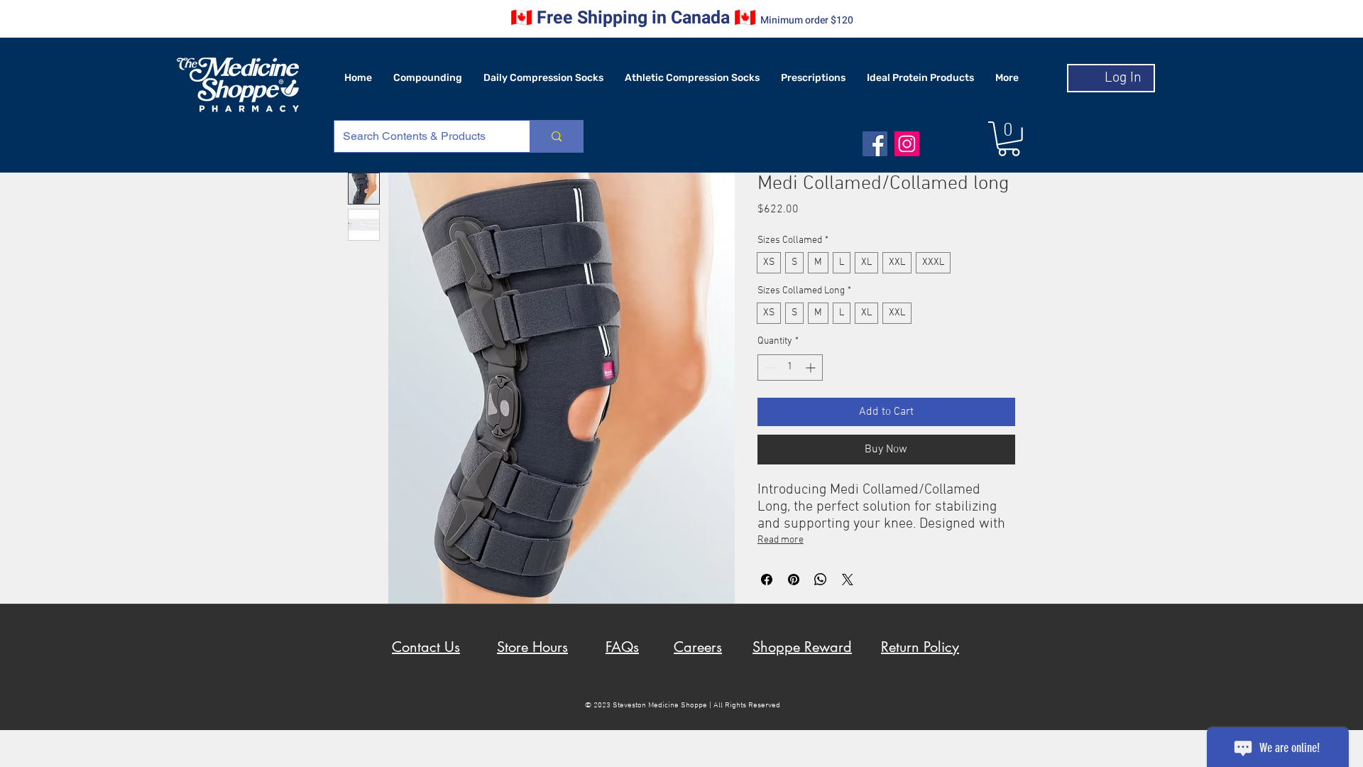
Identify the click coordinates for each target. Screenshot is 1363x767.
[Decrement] (768, 367)
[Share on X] (847, 579)
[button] (1008, 138)
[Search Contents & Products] (556, 136)
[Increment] (812, 367)
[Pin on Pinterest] (793, 579)
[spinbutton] (790, 367)
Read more (780, 540)
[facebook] (875, 143)
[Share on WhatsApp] (820, 579)
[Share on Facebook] (766, 579)
